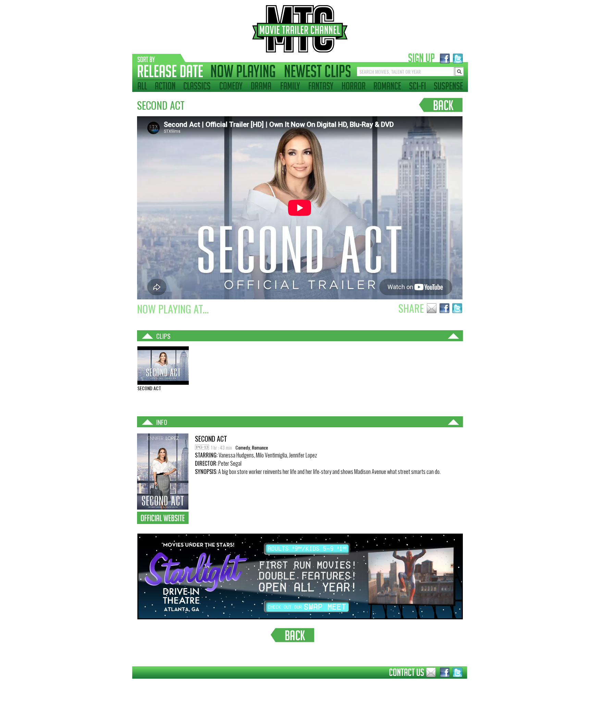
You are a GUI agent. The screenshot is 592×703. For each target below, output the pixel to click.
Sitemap (127, 684)
